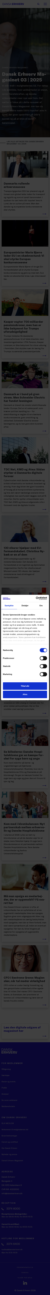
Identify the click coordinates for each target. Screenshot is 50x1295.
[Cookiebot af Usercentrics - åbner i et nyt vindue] (36, 598)
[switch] (43, 658)
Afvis (25, 694)
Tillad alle (25, 686)
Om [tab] (41, 605)
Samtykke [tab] (9, 605)
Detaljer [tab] (25, 605)
